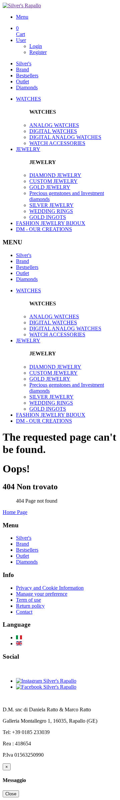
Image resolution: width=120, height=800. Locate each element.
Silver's (23, 63)
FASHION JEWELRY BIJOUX (50, 223)
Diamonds (27, 87)
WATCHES (28, 99)
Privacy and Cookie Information (50, 588)
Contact (24, 612)
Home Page (15, 512)
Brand (22, 69)
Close (10, 793)
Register (38, 52)
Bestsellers (27, 75)
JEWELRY (28, 149)
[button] (66, 17)
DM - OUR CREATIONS (44, 229)
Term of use (28, 600)
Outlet (22, 81)
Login (35, 46)
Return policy (30, 606)
